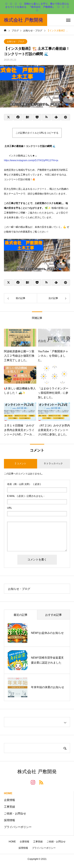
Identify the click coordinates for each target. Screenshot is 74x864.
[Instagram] (33, 782)
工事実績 (9, 806)
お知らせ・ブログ (15, 41)
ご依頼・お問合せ (15, 813)
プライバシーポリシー (18, 827)
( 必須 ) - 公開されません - (25, 496)
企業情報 (9, 800)
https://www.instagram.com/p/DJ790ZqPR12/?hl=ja (31, 160)
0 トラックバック (53, 463)
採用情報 (9, 820)
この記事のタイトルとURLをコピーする (37, 132)
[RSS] (41, 782)
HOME (8, 793)
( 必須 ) (24, 484)
